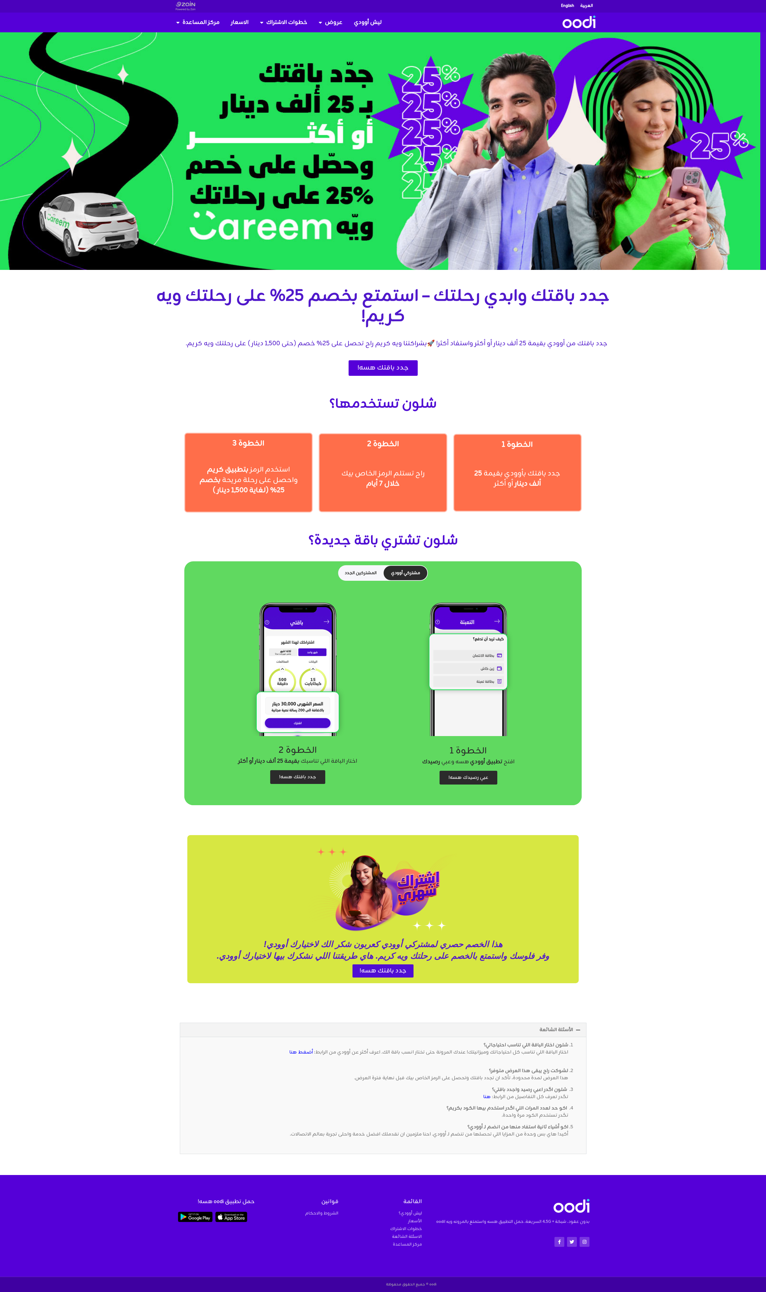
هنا (487, 1097)
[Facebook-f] (559, 1242)
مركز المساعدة (201, 22)
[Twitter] (572, 1242)
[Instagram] (584, 1242)
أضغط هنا (301, 1052)
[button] (383, 1030)
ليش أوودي (368, 22)
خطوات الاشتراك (286, 22)
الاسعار (240, 22)
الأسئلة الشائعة (556, 1030)
